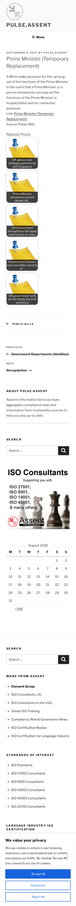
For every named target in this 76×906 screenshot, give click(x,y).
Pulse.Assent (29, 25)
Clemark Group (23, 686)
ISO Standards (22, 765)
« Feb (19, 609)
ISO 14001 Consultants (28, 790)
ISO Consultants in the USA (31, 703)
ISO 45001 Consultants (28, 798)
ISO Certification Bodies (29, 728)
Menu (40, 37)
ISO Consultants (23, 694)
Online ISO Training (25, 711)
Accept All (38, 874)
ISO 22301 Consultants (28, 806)
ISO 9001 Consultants (27, 782)
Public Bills (23, 324)
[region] (38, 869)
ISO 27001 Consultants (28, 773)
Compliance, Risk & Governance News (39, 719)
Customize (38, 885)
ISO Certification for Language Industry (40, 736)
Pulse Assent (55, 52)
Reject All (38, 897)
